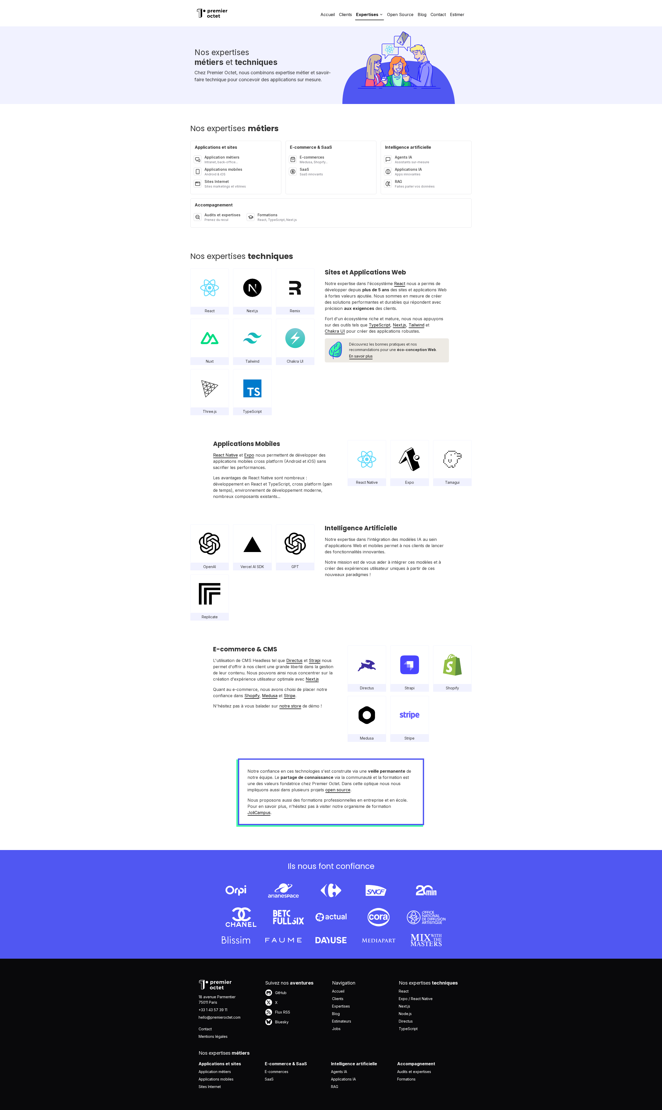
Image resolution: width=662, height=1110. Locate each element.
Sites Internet (210, 1086)
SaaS (269, 1079)
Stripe (289, 695)
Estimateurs (341, 1021)
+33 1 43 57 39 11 (213, 1010)
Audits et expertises (414, 1071)
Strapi (314, 660)
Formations (406, 1079)
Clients (345, 14)
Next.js (399, 324)
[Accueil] (212, 13)
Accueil (327, 14)
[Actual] (331, 917)
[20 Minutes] (426, 890)
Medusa (269, 695)
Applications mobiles (216, 1079)
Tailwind (416, 324)
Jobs (336, 1028)
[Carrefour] (331, 890)
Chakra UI (335, 331)
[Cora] (379, 917)
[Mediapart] (378, 940)
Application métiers (215, 1071)
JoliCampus (258, 812)
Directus (294, 660)
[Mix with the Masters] (426, 940)
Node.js (405, 1013)
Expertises (341, 1006)
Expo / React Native (416, 998)
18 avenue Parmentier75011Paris (217, 999)
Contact (438, 14)
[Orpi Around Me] (235, 890)
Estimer (457, 14)
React (399, 283)
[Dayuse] (331, 940)
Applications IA (343, 1079)
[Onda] (426, 917)
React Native (225, 455)
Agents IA (339, 1071)
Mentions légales (213, 1036)
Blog (422, 14)
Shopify (251, 695)
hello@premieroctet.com (219, 1017)
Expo (249, 455)
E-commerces (276, 1071)
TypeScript (379, 324)
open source (337, 789)
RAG (334, 1086)
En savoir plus (361, 356)
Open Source (400, 14)
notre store (290, 706)
